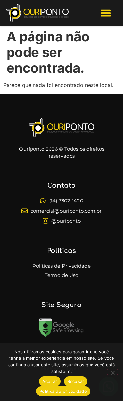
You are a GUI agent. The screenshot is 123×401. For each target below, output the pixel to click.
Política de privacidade (63, 391)
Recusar (75, 381)
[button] (105, 13)
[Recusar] (112, 372)
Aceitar (49, 381)
